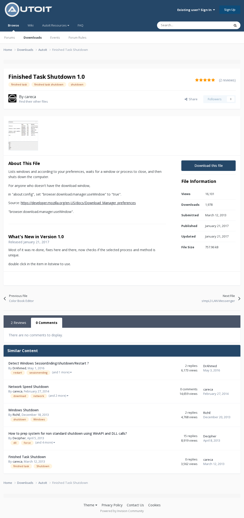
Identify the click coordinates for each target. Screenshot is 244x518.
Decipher (19, 438)
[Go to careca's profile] (12, 98)
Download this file (208, 165)
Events (55, 37)
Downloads (33, 37)
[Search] (235, 25)
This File (218, 25)
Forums (9, 37)
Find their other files (33, 101)
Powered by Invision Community (122, 511)
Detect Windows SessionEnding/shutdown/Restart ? (48, 363)
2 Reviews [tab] (18, 322)
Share (192, 99)
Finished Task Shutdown (27, 457)
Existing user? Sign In (195, 10)
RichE (16, 414)
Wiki (31, 25)
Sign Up (229, 9)
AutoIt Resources (54, 25)
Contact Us (135, 505)
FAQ (80, 25)
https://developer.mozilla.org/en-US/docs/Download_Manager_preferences (78, 203)
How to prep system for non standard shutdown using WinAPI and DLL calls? (67, 433)
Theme (89, 505)
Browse (13, 25)
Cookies (154, 505)
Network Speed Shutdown (28, 386)
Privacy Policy (112, 505)
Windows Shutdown (23, 410)
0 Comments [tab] (46, 322)
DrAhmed (19, 368)
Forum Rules (77, 37)
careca (30, 96)
